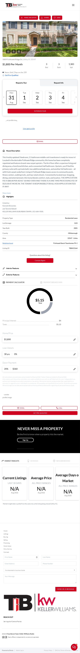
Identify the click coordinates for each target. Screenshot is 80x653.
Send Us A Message (65, 589)
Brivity (11, 650)
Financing (7, 543)
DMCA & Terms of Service (63, 650)
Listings (6, 534)
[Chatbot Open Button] (74, 647)
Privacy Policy (48, 650)
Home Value (7, 546)
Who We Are (8, 549)
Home (5, 531)
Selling (6, 540)
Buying (6, 537)
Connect (6, 552)
